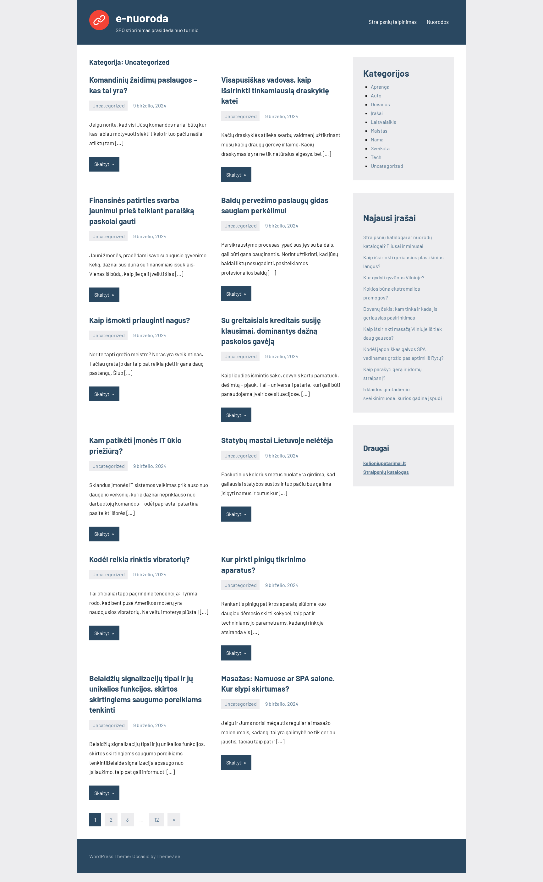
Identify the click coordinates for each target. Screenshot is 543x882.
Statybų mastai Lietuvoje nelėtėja (277, 440)
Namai (378, 139)
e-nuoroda (142, 18)
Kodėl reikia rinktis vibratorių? (139, 559)
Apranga (380, 87)
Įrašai (377, 113)
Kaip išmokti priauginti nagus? (139, 320)
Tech (376, 157)
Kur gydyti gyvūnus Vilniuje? (393, 277)
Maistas (379, 131)
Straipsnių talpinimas (393, 22)
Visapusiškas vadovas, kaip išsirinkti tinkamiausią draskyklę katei (275, 90)
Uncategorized (108, 105)
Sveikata (380, 148)
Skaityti (102, 164)
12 (156, 819)
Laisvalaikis (383, 122)
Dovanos (380, 104)
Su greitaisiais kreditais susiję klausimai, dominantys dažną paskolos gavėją (271, 330)
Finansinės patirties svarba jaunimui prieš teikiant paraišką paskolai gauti (141, 210)
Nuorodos (438, 22)
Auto (376, 95)
